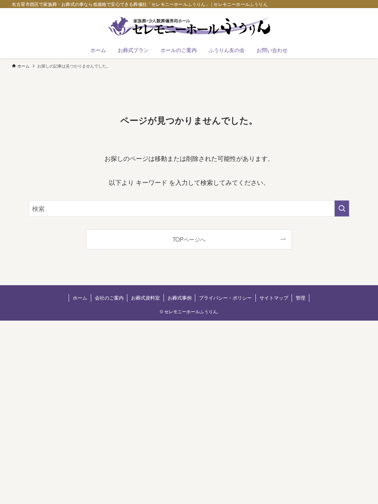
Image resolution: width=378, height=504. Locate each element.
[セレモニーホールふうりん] (189, 26)
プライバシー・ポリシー (225, 297)
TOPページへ (189, 239)
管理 (300, 297)
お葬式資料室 (145, 297)
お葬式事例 (180, 297)
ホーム (80, 297)
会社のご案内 (109, 297)
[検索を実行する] (341, 208)
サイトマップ (274, 297)
